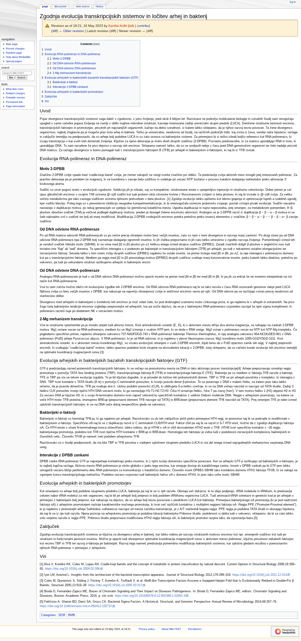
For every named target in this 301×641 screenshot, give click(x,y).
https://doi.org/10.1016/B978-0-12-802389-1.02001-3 (150, 595)
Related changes (15, 93)
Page (45, 6)
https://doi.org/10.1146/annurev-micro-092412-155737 (76, 606)
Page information (15, 106)
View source (83, 6)
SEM (61, 615)
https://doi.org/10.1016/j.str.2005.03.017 (115, 585)
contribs (143, 26)
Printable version (15, 97)
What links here (15, 89)
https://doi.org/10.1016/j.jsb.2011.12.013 (259, 574)
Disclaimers (195, 629)
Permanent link (14, 102)
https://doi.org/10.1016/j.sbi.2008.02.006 (72, 568)
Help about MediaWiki (18, 57)
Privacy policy (147, 629)
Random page (14, 52)
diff (54, 31)
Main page (12, 44)
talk (131, 26)
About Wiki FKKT (171, 629)
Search (5, 67)
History (99, 6)
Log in (293, 1)
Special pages (14, 61)
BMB (71, 615)
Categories (48, 615)
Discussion (60, 6)
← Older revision (71, 31)
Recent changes (15, 48)
